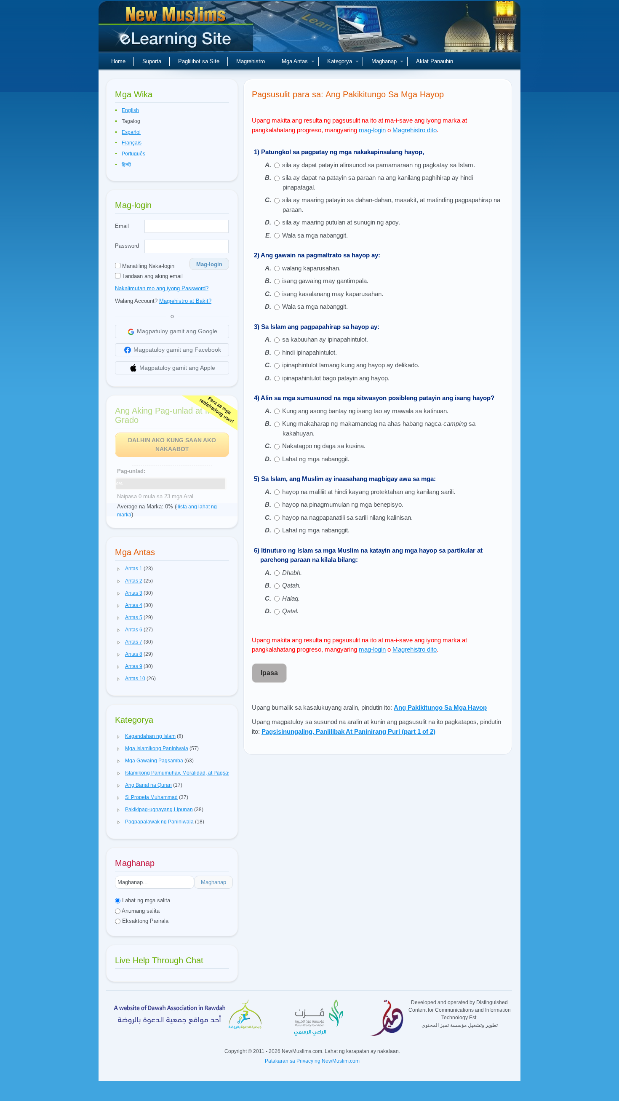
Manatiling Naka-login (147, 266)
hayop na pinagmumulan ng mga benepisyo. (342, 504)
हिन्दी (126, 165)
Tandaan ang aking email (151, 276)
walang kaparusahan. (312, 268)
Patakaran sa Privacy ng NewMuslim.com (312, 1061)
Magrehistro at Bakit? (185, 301)
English (130, 110)
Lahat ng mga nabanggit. (316, 458)
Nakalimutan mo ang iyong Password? (161, 288)
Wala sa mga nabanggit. (315, 235)
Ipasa (269, 672)
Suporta (151, 61)
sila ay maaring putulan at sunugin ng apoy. (341, 222)
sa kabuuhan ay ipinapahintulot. (325, 339)
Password (127, 246)
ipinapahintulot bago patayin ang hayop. (336, 378)
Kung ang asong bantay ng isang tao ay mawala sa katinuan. (365, 410)
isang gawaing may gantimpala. (325, 280)
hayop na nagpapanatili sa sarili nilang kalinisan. (347, 517)
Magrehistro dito (414, 130)
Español (131, 132)
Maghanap (384, 61)
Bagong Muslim (176, 29)
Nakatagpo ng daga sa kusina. (324, 445)
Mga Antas (295, 61)
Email (122, 226)
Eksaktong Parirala (144, 921)
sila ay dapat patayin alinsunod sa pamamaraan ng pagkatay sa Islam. (378, 164)
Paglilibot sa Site (198, 61)
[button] (118, 569)
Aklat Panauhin (434, 61)
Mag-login (209, 264)
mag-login (372, 130)
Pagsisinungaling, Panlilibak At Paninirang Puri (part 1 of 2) (348, 731)
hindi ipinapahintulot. (309, 352)
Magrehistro (250, 61)
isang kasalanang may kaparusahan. (332, 293)
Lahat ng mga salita (145, 900)
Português (133, 154)
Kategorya (339, 61)
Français (131, 143)
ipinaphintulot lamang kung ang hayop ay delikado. (350, 365)
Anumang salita (140, 911)
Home (118, 61)
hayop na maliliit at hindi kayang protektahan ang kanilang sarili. (368, 491)
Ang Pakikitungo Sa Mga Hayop (440, 707)
